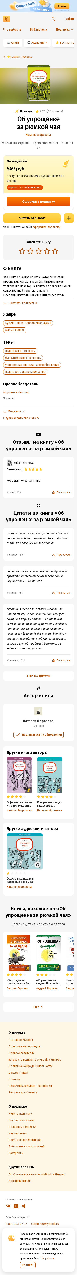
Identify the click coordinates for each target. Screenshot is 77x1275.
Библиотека (38, 29)
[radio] (22, 251)
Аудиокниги (39, 42)
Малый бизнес (14, 330)
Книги (15, 42)
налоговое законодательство (25, 372)
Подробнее (47, 1258)
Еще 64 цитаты (38, 676)
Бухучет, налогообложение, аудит (28, 323)
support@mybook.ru (45, 1224)
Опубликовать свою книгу (21, 418)
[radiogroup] (38, 251)
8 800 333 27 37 (16, 1224)
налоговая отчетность (20, 351)
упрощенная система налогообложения (32, 365)
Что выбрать (12, 29)
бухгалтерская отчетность (23, 358)
